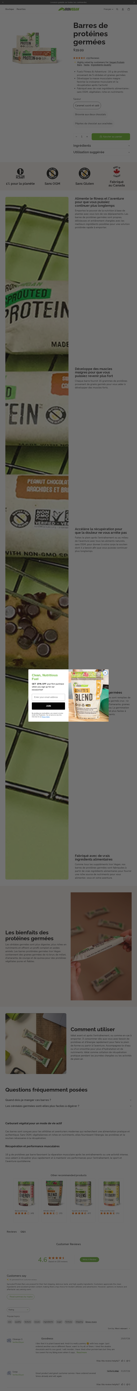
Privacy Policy (46, 717)
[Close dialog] (105, 672)
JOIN (48, 706)
